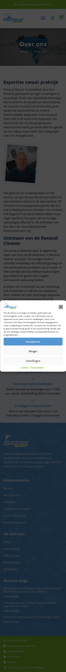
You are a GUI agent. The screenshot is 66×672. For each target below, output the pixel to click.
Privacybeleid (36, 367)
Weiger (33, 351)
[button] (60, 307)
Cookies (25, 367)
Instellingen (33, 361)
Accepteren (33, 341)
